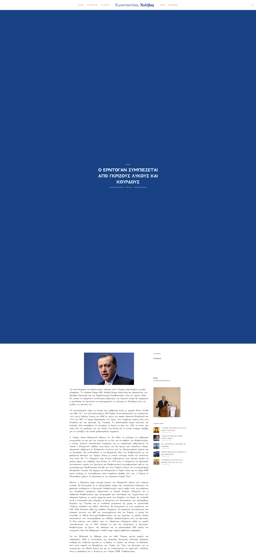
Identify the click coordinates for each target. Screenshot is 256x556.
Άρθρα (128, 164)
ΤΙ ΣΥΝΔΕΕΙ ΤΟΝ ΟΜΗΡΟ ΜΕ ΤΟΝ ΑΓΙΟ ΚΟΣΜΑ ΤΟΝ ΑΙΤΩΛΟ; (173, 429)
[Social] (251, 5)
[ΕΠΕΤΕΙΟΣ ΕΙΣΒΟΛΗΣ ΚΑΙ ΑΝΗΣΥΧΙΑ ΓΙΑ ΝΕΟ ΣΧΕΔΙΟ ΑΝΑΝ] (156, 454)
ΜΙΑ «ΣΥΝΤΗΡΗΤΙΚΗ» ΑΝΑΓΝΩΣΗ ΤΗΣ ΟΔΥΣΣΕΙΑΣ (173, 445)
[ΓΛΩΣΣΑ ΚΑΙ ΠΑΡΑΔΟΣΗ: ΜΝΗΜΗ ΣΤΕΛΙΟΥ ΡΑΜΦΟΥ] (156, 438)
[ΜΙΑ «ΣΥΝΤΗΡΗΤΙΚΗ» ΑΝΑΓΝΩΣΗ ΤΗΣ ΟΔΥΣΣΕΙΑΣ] (156, 446)
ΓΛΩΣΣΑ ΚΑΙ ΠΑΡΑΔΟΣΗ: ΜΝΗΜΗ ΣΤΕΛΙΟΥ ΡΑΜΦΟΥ (171, 437)
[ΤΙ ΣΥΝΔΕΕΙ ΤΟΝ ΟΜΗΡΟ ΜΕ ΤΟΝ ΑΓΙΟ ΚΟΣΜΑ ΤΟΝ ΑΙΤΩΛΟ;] (156, 430)
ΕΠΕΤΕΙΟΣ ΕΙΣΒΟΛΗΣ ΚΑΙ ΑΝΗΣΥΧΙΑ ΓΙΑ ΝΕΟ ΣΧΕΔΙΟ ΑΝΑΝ (173, 453)
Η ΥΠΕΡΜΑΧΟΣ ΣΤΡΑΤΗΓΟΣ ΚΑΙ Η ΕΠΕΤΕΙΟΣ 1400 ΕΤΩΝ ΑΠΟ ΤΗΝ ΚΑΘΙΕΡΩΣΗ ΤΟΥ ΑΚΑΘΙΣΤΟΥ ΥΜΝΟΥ (173, 461)
